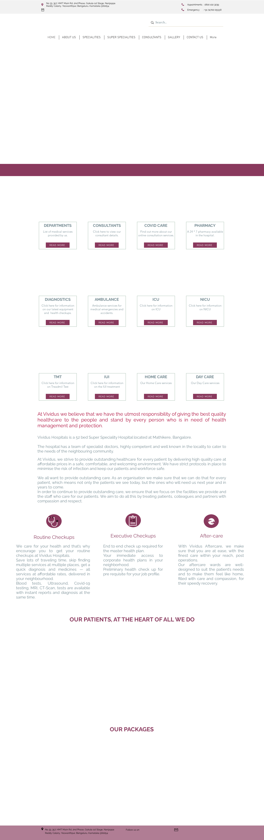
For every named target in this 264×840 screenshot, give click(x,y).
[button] (132, 778)
